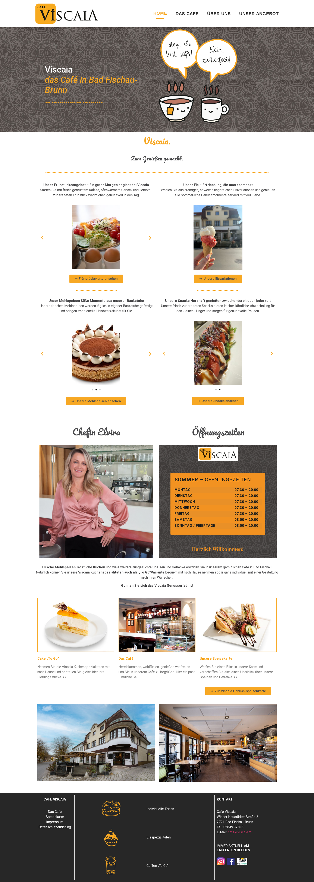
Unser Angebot (259, 13)
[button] (42, 237)
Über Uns (219, 13)
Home (160, 13)
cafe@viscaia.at (239, 832)
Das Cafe (187, 13)
